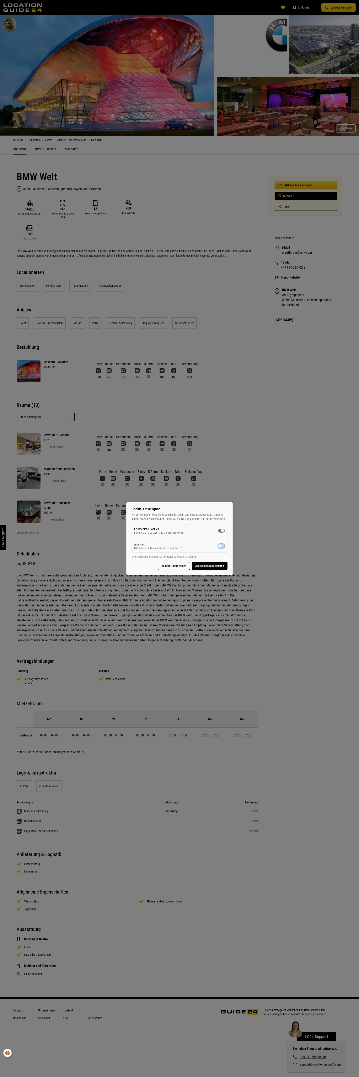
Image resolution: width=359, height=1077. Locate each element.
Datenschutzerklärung (185, 556)
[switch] (221, 530)
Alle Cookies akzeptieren (209, 566)
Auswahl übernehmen (173, 566)
